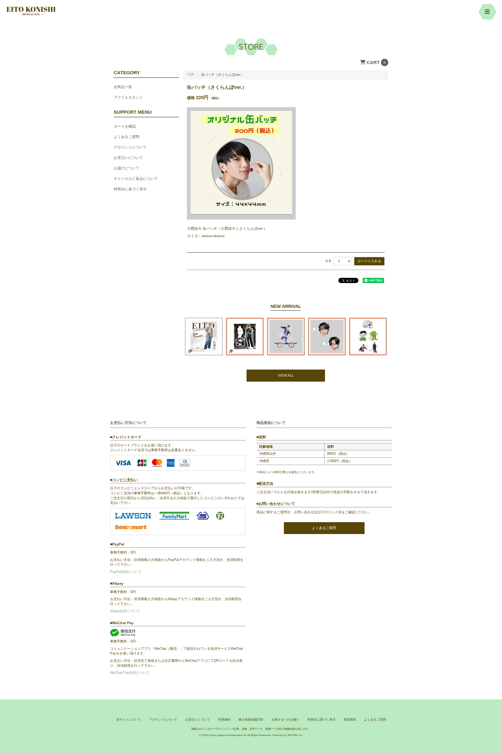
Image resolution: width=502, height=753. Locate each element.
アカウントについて (130, 147)
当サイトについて (128, 719)
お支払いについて (128, 158)
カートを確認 (125, 126)
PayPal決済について (125, 572)
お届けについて (126, 168)
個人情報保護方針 (251, 719)
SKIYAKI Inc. (295, 735)
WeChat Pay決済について (130, 673)
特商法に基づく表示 (130, 189)
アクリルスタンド (128, 97)
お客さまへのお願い (285, 719)
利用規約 (224, 719)
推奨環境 (350, 719)
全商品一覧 (123, 87)
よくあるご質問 (126, 137)
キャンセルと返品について (136, 178)
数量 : (329, 260)
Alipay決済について (125, 611)
